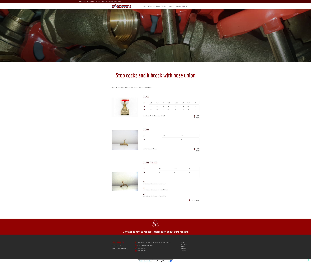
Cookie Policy (123, 248)
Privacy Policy (115, 248)
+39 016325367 (95, 1)
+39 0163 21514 (141, 248)
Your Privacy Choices (160, 261)
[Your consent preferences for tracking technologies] (308, 260)
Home (144, 6)
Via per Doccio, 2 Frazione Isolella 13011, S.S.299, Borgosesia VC (154, 242)
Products (170, 6)
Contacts (178, 6)
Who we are (151, 6)
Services (164, 6)
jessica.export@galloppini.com (111, 1)
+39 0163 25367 (141, 251)
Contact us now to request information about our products (155, 231)
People (158, 6)
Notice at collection (145, 261)
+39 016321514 (83, 1)
